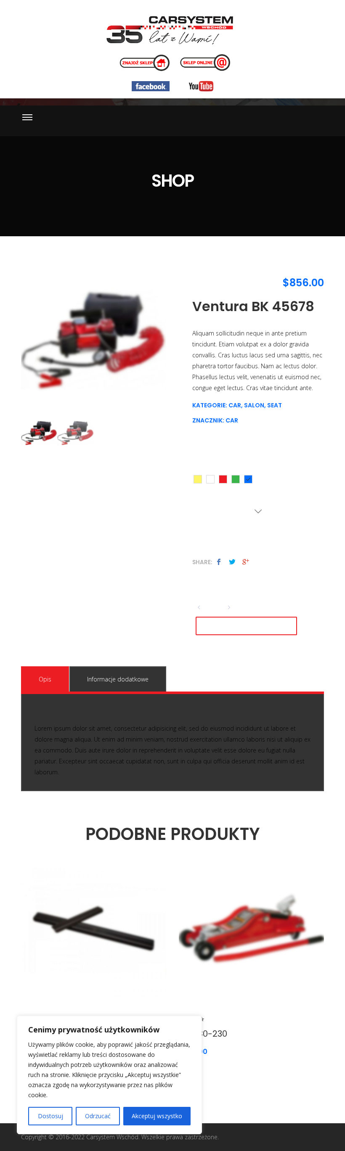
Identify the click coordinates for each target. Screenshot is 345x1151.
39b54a (235, 479)
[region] (109, 1075)
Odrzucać (98, 1116)
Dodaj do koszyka (246, 626)
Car (234, 405)
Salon (254, 405)
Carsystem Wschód (112, 1137)
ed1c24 (223, 479)
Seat (274, 405)
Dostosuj (50, 1116)
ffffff (210, 479)
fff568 (198, 479)
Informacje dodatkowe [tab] (118, 679)
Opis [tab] (45, 679)
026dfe (248, 479)
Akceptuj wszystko (157, 1116)
